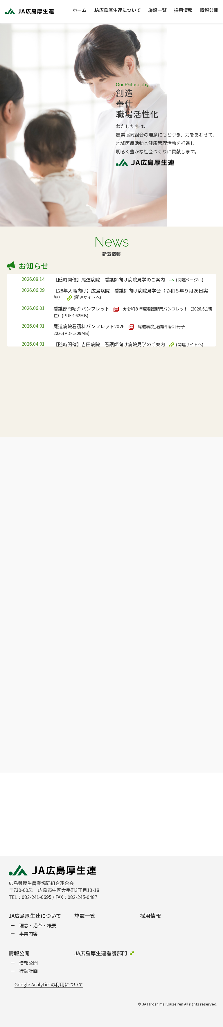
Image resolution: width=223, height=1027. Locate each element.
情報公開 (209, 10)
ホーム (80, 10)
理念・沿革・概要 (37, 925)
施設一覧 (157, 10)
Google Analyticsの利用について (49, 984)
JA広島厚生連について (117, 10)
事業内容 (28, 933)
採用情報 (183, 10)
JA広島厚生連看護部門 (100, 953)
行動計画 (28, 971)
